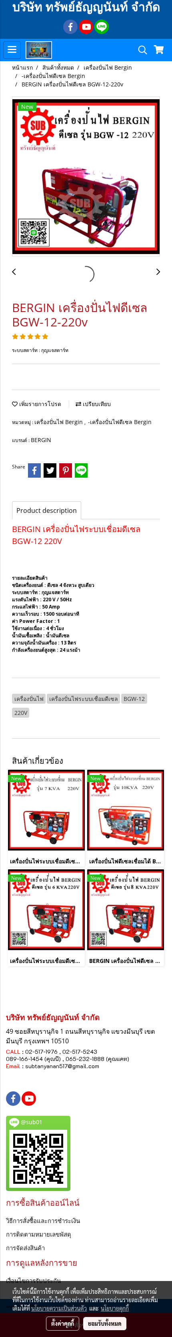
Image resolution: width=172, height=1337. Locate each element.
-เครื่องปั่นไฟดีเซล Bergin (120, 422)
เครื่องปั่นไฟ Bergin (59, 422)
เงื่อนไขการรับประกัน (33, 1281)
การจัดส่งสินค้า (25, 1248)
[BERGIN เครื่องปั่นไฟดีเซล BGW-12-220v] (86, 177)
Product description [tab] (46, 510)
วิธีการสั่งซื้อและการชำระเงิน (43, 1221)
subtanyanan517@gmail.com (62, 1066)
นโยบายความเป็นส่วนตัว (59, 1308)
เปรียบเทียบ (96, 404)
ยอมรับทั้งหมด (105, 1323)
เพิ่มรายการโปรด (39, 404)
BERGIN (41, 440)
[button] (140, 50)
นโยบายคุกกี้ (115, 1308)
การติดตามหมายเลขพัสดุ (38, 1234)
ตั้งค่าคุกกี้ (62, 1323)
